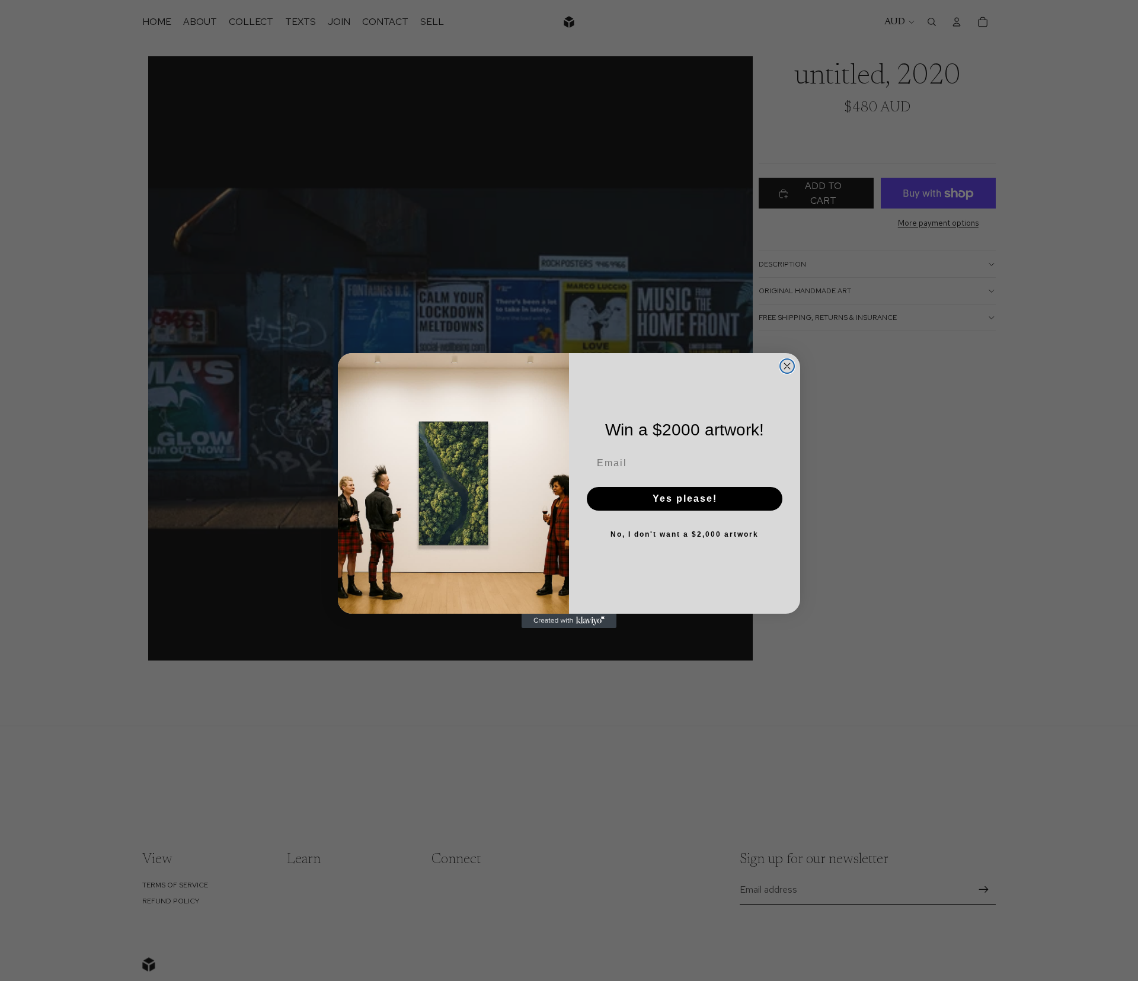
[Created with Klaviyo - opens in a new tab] (569, 621)
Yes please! (685, 498)
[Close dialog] (787, 366)
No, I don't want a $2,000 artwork (684, 534)
